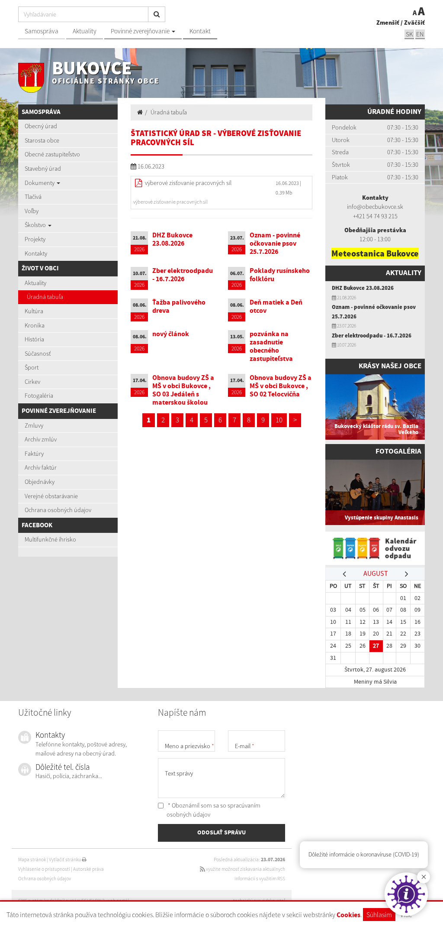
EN (420, 34)
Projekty (35, 239)
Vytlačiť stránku (65, 859)
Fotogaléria (39, 395)
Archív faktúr (41, 467)
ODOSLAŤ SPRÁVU (221, 832)
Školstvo (36, 225)
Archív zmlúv (41, 439)
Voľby (32, 211)
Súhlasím (379, 914)
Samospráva (41, 31)
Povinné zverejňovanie (141, 31)
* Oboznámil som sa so (213, 810)
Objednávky (40, 482)
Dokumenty (40, 183)
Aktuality (84, 31)
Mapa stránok (32, 859)
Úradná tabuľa (45, 297)
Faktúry (34, 453)
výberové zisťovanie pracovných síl (188, 183)
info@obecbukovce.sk (375, 207)
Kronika (35, 325)
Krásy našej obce (390, 366)
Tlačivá (33, 197)
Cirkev (32, 382)
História (34, 339)
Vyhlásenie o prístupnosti (44, 869)
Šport (32, 367)
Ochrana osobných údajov (58, 510)
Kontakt (200, 31)
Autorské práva (88, 869)
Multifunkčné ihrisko (50, 539)
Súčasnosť (38, 353)
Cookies (348, 915)
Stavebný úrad (43, 168)
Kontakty (36, 253)
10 (279, 420)
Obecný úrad (41, 126)
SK (409, 34)
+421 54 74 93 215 (375, 216)
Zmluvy (34, 425)
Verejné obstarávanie (51, 496)
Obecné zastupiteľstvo (52, 154)
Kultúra (34, 311)
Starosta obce (42, 140)
